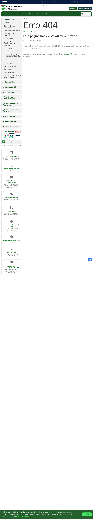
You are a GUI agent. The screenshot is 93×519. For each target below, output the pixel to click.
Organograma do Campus (10, 34)
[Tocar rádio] (3, 141)
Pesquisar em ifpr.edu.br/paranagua (52, 6)
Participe (62, 2)
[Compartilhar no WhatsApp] (28, 32)
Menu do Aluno (10, 82)
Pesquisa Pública (86, 8)
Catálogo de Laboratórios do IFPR (11, 267)
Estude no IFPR (9, 116)
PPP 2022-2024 (9, 49)
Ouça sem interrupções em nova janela (11, 145)
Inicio (6, 14)
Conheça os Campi (35, 14)
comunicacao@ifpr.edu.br (69, 54)
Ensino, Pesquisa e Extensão (11, 104)
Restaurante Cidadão (11, 156)
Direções (7, 52)
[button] (35, 32)
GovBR (4, 2)
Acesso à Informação (11, 127)
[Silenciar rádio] (10, 142)
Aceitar (87, 514)
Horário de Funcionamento (9, 42)
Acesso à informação (50, 2)
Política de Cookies (22, 516)
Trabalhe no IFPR (10, 121)
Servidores (7, 69)
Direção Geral (9, 92)
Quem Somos (8, 38)
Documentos (8, 63)
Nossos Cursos (17, 14)
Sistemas (11, 211)
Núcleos (7, 60)
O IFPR (6, 23)
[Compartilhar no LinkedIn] (32, 32)
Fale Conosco (51, 14)
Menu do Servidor (10, 87)
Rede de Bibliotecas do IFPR (12, 226)
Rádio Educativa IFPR (11, 168)
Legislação (73, 2)
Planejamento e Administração (10, 98)
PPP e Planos (8, 46)
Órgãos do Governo (85, 2)
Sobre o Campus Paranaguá (9, 27)
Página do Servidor (11, 198)
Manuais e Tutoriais (11, 66)
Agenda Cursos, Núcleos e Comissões (12, 76)
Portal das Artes (11, 252)
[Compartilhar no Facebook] (24, 32)
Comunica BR (37, 2)
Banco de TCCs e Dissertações (11, 181)
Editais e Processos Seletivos (11, 111)
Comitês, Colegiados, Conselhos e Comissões (12, 56)
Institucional (9, 20)
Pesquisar (72, 8)
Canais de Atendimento (12, 31)
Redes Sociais (9, 72)
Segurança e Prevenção (11, 241)
